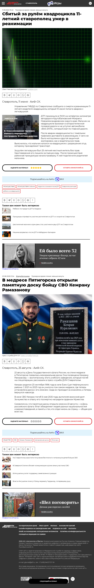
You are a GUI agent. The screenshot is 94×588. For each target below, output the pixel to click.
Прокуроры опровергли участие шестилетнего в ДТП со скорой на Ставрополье (44, 217)
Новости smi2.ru (10, 269)
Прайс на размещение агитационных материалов (38, 531)
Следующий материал (48, 581)
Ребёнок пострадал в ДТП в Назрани (27, 209)
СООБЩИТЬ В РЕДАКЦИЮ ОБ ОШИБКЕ (32, 534)
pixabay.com (32, 89)
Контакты (72, 528)
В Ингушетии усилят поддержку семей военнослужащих (34, 473)
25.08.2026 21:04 (8, 276)
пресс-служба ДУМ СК (29, 355)
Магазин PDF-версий (67, 526)
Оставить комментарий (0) (73, 168)
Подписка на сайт (60, 528)
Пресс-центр (43, 526)
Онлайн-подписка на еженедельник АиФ (35, 528)
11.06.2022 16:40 (7, 10)
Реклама (53, 526)
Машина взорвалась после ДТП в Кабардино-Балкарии (34, 232)
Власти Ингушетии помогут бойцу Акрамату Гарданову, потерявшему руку (41, 481)
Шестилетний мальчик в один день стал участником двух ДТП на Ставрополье (43, 224)
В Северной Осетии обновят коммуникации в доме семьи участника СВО (41, 465)
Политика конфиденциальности (73, 531)
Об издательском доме (28, 526)
